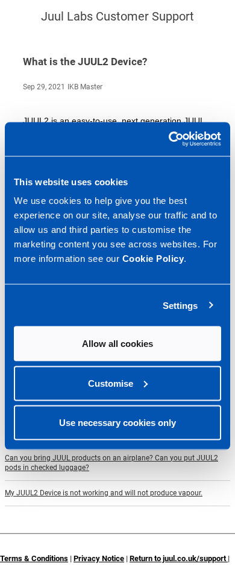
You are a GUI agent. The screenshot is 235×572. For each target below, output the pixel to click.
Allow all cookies (117, 343)
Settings (180, 305)
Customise (110, 383)
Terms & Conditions (34, 558)
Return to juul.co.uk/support (179, 558)
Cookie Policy (153, 258)
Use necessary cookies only (117, 423)
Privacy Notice (99, 558)
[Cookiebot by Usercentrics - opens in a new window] (169, 139)
